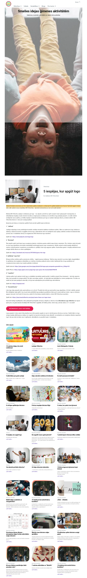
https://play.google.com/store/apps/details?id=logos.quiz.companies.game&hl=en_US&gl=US (42, 266)
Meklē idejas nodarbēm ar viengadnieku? (14, 500)
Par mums (51, 6)
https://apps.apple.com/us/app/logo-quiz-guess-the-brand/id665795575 (35, 270)
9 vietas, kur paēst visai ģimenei (67, 405)
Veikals (26, 6)
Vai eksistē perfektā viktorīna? (15, 467)
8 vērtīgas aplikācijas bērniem (15, 405)
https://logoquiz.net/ (18, 283)
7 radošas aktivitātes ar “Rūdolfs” (42, 565)
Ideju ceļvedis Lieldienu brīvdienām (42, 376)
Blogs (43, 6)
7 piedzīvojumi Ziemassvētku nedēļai (68, 435)
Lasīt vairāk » (9, 352)
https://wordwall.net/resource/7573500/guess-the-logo (28, 253)
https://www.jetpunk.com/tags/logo (22, 237)
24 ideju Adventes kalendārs (40, 467)
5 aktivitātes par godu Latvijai (15, 376)
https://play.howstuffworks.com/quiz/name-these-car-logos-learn (31, 297)
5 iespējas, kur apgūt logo (14, 435)
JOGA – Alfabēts (62, 500)
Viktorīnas (17, 6)
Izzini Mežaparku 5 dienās (65, 346)
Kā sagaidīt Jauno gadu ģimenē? (42, 435)
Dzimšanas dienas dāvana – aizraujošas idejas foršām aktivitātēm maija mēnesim (17, 534)
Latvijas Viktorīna (37, 346)
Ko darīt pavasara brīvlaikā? (65, 376)
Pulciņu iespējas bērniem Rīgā (41, 405)
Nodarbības (34, 6)
